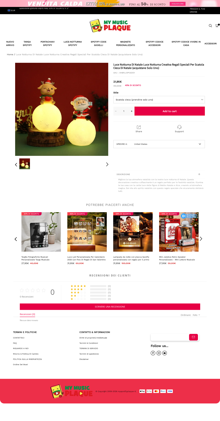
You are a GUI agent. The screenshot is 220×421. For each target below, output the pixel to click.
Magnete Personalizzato (125, 43)
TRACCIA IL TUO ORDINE (197, 10)
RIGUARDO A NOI (21, 348)
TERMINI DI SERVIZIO (88, 348)
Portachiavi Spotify (48, 43)
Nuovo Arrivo (10, 43)
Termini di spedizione (89, 354)
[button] (22, 108)
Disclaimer (84, 359)
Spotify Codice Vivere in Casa (186, 43)
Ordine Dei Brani (20, 364)
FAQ (15, 343)
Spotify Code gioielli (98, 43)
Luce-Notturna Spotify (73, 43)
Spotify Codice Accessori (154, 43)
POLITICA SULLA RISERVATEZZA (27, 359)
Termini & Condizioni (88, 343)
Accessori (211, 43)
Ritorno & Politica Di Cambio (25, 354)
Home (10, 54)
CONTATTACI (18, 338)
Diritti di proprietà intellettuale (93, 338)
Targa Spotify (27, 43)
